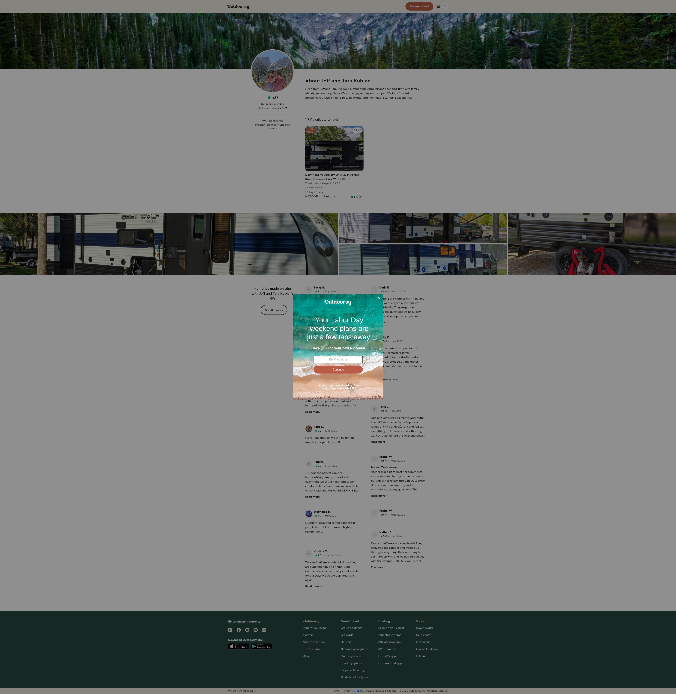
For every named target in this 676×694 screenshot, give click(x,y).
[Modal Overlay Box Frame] (338, 347)
